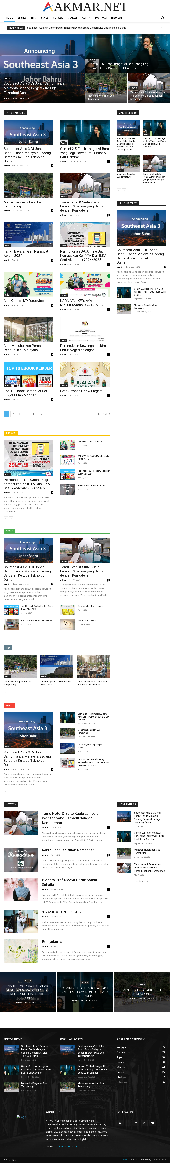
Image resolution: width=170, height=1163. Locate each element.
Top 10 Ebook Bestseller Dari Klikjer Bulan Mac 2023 (26, 393)
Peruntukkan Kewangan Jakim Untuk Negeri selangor (83, 348)
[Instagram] (144, 1123)
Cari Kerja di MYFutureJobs (25, 301)
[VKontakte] (152, 1123)
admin (7, 165)
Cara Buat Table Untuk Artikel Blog (36, 621)
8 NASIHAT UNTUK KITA (62, 912)
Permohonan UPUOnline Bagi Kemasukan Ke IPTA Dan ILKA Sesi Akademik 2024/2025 (83, 255)
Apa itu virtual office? (87, 621)
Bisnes (134, 88)
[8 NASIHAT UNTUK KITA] (21, 921)
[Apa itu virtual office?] (67, 624)
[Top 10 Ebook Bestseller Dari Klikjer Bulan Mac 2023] (28, 374)
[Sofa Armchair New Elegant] (85, 374)
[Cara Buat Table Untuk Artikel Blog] (11, 624)
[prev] (156, 28)
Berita (7, 79)
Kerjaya (8, 295)
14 (34, 414)
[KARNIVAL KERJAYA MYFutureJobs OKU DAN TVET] (85, 284)
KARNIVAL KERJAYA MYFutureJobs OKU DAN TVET (84, 303)
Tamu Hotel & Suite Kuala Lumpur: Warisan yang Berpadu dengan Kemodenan (83, 206)
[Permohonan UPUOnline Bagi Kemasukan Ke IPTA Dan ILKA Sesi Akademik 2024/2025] (85, 234)
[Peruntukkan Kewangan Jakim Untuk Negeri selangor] (85, 329)
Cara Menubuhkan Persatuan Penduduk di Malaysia (25, 348)
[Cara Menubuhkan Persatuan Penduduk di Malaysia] (28, 329)
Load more (140, 881)
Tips (6, 340)
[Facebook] (128, 1123)
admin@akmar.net (68, 1146)
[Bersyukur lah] (21, 951)
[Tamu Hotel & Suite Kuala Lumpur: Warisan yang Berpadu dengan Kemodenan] (149, 88)
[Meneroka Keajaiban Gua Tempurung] (106, 88)
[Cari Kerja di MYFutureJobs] (28, 284)
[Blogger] (120, 1123)
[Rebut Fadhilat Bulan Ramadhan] (67, 489)
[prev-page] (6, 518)
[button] (162, 18)
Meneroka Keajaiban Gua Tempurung (49, 27)
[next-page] (41, 414)
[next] (161, 28)
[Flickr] (136, 1123)
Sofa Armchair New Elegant (81, 391)
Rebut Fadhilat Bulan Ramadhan (92, 485)
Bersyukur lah (53, 942)
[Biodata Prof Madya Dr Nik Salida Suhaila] (21, 889)
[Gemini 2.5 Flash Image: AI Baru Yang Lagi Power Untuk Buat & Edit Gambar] (127, 53)
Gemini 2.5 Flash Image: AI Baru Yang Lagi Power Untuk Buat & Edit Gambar (84, 153)
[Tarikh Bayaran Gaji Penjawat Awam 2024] (28, 234)
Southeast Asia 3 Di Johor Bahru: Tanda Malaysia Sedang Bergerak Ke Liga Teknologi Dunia (27, 155)
